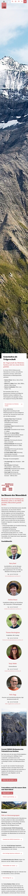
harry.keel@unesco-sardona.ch (12, 576)
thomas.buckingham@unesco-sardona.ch (12, 640)
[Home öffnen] (3, 4)
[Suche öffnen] (12, 1)
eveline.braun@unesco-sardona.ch (12, 609)
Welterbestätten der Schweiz (9, 865)
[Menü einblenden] (8, 2)
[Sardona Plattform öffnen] (15, 1)
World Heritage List (7, 878)
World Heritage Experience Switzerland (11, 853)
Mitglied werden (6, 793)
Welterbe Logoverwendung (8, 797)
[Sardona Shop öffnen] (21, 1)
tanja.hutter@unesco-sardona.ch (13, 671)
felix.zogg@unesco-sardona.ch (12, 703)
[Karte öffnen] (18, 1)
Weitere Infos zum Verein (8, 780)
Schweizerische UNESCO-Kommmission (11, 839)
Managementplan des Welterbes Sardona (12, 404)
